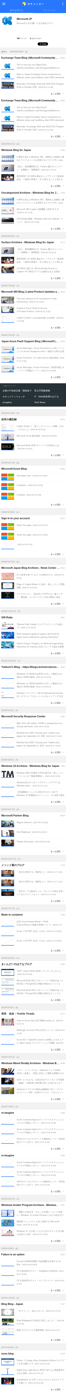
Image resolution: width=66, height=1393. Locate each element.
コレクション (49, 10)
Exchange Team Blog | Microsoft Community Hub (31, 57)
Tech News (39, 402)
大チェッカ (36, 4)
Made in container (12, 914)
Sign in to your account (15, 518)
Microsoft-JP (24, 19)
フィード (22, 38)
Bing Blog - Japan (12, 1304)
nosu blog (7, 1353)
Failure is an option (13, 1254)
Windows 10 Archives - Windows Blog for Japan (30, 766)
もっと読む (56, 93)
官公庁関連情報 (42, 390)
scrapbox (7, 402)
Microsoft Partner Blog (15, 815)
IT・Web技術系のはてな (46, 396)
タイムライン (16, 10)
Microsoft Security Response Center (23, 716)
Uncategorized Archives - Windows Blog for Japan (31, 192)
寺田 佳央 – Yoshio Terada (17, 1013)
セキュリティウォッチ (14, 396)
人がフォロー (36, 38)
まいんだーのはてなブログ (16, 964)
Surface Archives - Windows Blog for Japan (27, 242)
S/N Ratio (7, 617)
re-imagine (7, 1112)
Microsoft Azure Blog (14, 468)
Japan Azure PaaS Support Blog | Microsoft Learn (31, 341)
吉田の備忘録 (9, 419)
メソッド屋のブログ (12, 865)
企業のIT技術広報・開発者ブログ (17, 390)
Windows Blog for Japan (16, 150)
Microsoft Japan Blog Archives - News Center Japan (32, 568)
